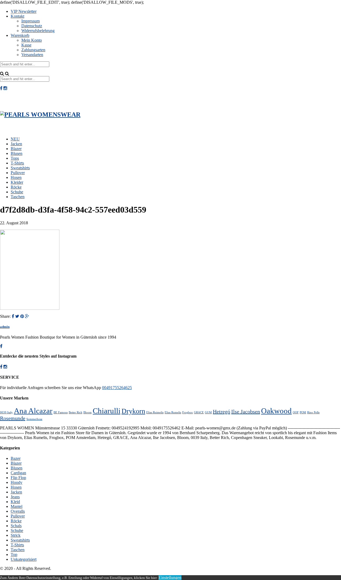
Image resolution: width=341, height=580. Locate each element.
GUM (208, 412)
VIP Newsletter (23, 11)
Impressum (30, 21)
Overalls (18, 511)
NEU (15, 139)
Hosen (16, 177)
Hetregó (221, 411)
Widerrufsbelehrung (38, 30)
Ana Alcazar (33, 410)
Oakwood (276, 410)
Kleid (15, 501)
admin (5, 327)
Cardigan (18, 473)
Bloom (87, 412)
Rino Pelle (313, 412)
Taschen (18, 196)
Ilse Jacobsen (245, 411)
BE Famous (61, 412)
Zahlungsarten (33, 50)
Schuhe (17, 192)
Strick (16, 535)
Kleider (17, 182)
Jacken (16, 144)
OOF (296, 412)
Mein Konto (31, 40)
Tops (15, 158)
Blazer (16, 148)
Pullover (18, 172)
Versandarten (32, 54)
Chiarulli (106, 410)
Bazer (16, 458)
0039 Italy (6, 412)
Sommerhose (34, 419)
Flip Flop (18, 477)
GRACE (199, 412)
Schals (16, 525)
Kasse (26, 45)
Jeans (15, 497)
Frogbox (187, 412)
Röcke (16, 187)
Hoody (16, 482)
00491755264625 (117, 387)
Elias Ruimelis (155, 412)
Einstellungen (170, 577)
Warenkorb (20, 35)
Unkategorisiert (23, 559)
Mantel (16, 506)
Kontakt (17, 16)
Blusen (16, 153)
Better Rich (75, 412)
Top (14, 554)
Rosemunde (12, 418)
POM (303, 412)
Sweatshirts (20, 168)
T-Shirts (17, 163)
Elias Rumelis (173, 412)
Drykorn (133, 411)
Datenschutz (31, 25)
